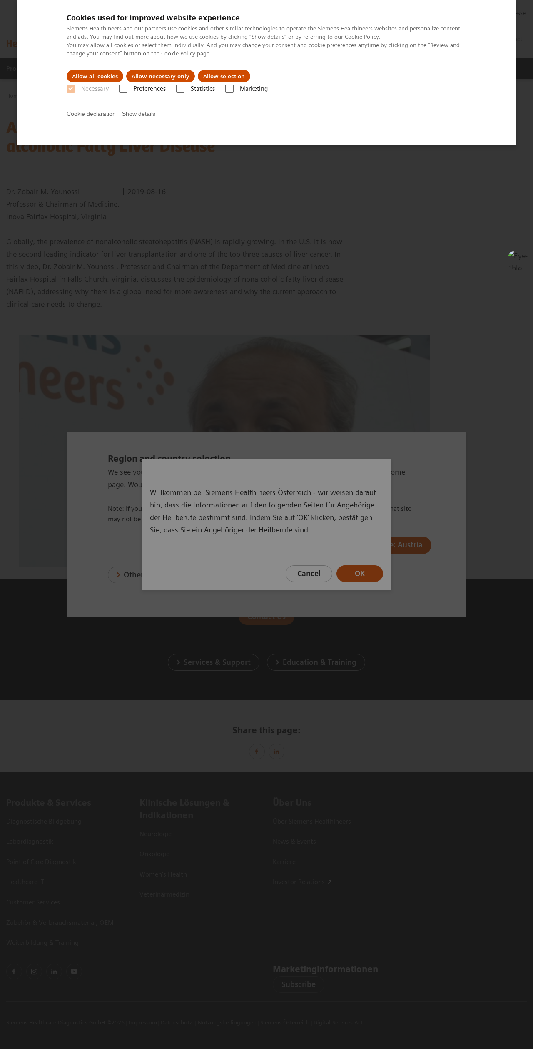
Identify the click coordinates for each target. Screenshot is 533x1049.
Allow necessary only (160, 76)
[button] (517, 260)
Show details (138, 113)
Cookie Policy (362, 36)
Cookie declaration (91, 113)
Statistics (203, 88)
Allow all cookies (95, 76)
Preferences (150, 88)
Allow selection (224, 76)
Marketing (254, 88)
